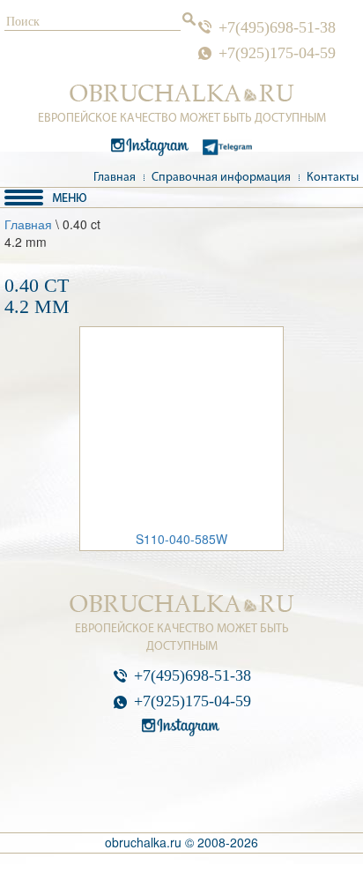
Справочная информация (221, 177)
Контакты (333, 177)
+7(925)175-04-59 (277, 53)
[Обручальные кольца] (182, 93)
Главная (114, 177)
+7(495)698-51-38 (277, 27)
